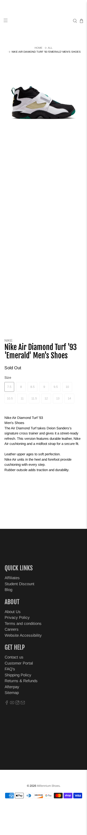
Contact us (14, 657)
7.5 (9, 387)
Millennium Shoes (48, 785)
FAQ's (10, 669)
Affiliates (12, 578)
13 (57, 398)
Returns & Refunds (21, 681)
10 (67, 387)
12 (46, 398)
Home (38, 48)
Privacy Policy (17, 617)
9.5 (56, 387)
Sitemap (12, 692)
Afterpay (12, 687)
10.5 (10, 398)
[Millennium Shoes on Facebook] (7, 703)
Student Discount (19, 584)
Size (7, 377)
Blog (8, 590)
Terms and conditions (23, 623)
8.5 (32, 387)
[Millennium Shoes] (43, 21)
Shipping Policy (18, 675)
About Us (13, 612)
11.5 (34, 398)
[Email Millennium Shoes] (23, 703)
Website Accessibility (23, 635)
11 (22, 398)
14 (69, 398)
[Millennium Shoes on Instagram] (17, 703)
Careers (12, 629)
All (50, 48)
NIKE (8, 340)
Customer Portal (19, 663)
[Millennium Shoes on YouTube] (12, 703)
